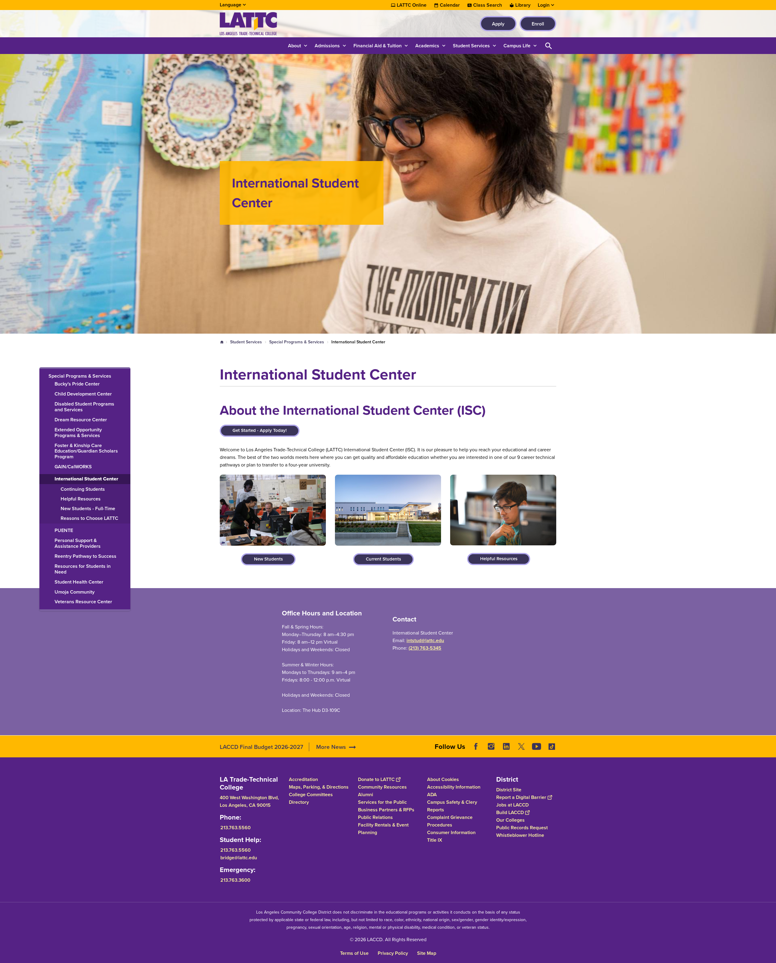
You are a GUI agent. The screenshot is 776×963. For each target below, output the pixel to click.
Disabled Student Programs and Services (84, 407)
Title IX (434, 840)
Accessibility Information (453, 786)
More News (331, 746)
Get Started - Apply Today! (259, 430)
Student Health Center (79, 582)
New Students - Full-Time (88, 509)
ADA (432, 794)
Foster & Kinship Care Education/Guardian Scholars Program (86, 451)
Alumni (365, 794)
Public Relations (375, 817)
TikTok (551, 746)
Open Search (548, 45)
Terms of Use (354, 953)
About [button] (294, 45)
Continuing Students (83, 489)
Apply (498, 23)
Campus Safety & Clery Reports (452, 806)
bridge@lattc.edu (238, 857)
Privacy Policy (393, 953)
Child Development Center (83, 394)
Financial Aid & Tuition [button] (377, 45)
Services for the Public (382, 802)
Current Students (383, 559)
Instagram (491, 746)
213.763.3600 (235, 880)
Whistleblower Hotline (520, 835)
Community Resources (382, 786)
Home (222, 342)
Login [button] (544, 5)
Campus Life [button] (516, 45)
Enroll (538, 23)
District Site (508, 789)
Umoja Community (75, 592)
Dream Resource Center (81, 420)
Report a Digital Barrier (521, 797)
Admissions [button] (327, 45)
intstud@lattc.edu (425, 640)
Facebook (475, 746)
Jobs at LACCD (512, 804)
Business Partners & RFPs (386, 809)
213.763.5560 (235, 827)
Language (230, 4)
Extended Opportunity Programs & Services (78, 433)
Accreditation (303, 779)
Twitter (521, 746)
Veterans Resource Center (83, 602)
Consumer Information (451, 832)
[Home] (285, 24)
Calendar (450, 5)
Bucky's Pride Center (77, 384)
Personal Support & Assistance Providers (78, 543)
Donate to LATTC (376, 779)
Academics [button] (427, 45)
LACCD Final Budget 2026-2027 (261, 746)
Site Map (426, 953)
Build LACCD (510, 812)
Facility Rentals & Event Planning (383, 828)
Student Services (246, 342)
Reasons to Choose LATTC (89, 518)
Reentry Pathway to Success (85, 556)
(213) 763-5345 (425, 648)
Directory (299, 802)
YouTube (536, 746)
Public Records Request (522, 827)
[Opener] (770, 751)
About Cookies (443, 779)
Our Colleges (510, 820)
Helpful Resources (81, 499)
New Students (268, 559)
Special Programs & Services (296, 342)
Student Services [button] (471, 45)
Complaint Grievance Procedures (450, 821)
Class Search (487, 5)
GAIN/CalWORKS (73, 467)
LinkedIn (506, 746)
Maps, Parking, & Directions (319, 786)
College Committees (311, 794)
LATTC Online (411, 5)
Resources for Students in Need (83, 569)
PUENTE (64, 531)
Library (522, 5)
